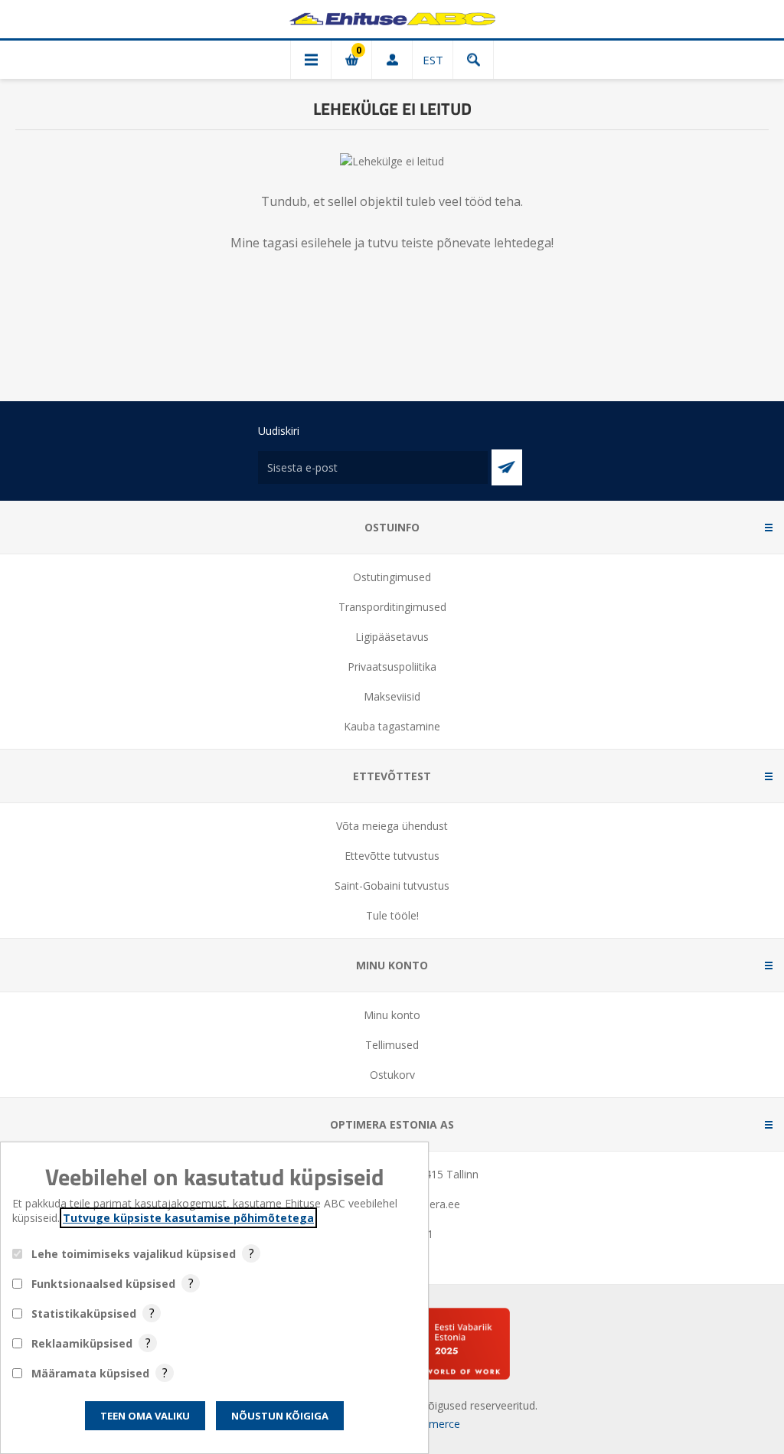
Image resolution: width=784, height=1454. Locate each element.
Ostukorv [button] (351, 60)
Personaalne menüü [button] (392, 60)
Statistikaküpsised (83, 1313)
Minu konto (392, 1015)
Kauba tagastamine (392, 726)
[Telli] (507, 467)
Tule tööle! (392, 915)
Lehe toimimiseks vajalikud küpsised (133, 1254)
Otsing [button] (473, 60)
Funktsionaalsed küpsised (103, 1283)
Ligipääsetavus (392, 636)
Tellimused (392, 1044)
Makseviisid (392, 696)
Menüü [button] (311, 60)
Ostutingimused (392, 577)
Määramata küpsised (90, 1373)
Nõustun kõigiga (279, 1416)
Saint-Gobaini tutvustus (392, 885)
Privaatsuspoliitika (392, 666)
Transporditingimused (392, 607)
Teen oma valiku (145, 1416)
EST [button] (433, 59)
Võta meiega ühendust (392, 825)
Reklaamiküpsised (81, 1343)
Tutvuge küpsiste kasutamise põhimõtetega (188, 1218)
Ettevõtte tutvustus (392, 855)
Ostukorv (392, 1074)
